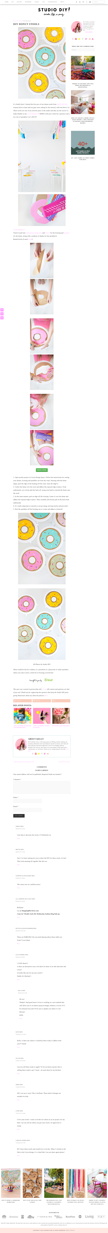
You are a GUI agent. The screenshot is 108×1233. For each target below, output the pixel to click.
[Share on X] (2, 313)
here (46, 695)
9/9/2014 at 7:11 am (20, 851)
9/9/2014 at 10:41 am (20, 930)
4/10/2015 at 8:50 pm (20, 1060)
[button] (67, 96)
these (30, 239)
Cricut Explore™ (33, 114)
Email (16, 806)
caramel (66, 233)
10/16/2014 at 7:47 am (21, 1034)
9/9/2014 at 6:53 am (20, 828)
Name (16, 797)
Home (14, 20)
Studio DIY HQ (62, 104)
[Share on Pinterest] (2, 309)
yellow (47, 233)
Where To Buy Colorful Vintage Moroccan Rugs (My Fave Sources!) (97, 1202)
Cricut (44, 689)
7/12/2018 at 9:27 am (20, 1142)
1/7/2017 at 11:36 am (20, 1113)
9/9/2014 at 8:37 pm (22, 993)
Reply (18, 838)
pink (40, 233)
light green (29, 233)
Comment (17, 779)
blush (36, 233)
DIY (18, 20)
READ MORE (89, 32)
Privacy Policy (70, 1230)
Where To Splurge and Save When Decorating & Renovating (83, 85)
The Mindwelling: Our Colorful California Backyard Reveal (54, 1202)
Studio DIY (54, 12)
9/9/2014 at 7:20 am (20, 878)
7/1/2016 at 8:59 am (20, 1087)
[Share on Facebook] (2, 317)
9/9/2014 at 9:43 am (20, 901)
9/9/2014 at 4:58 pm (20, 957)
